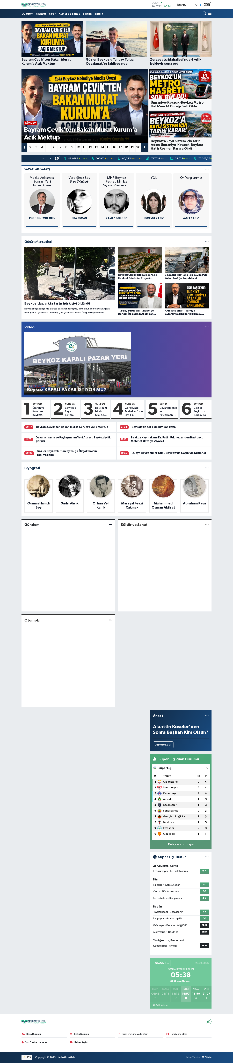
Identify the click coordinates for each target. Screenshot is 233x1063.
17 (120, 147)
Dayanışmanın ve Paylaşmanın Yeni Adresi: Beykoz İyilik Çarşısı (168, 411)
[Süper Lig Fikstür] (207, 857)
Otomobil (32, 620)
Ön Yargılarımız (191, 177)
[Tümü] (207, 468)
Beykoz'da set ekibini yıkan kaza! (154, 427)
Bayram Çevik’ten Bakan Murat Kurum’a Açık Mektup (72, 427)
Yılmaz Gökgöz (116, 218)
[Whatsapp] (209, 1021)
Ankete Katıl (163, 744)
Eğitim (87, 13)
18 (126, 147)
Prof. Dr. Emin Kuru (42, 218)
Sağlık (98, 13)
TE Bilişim (207, 1057)
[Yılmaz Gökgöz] (116, 201)
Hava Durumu (33, 1034)
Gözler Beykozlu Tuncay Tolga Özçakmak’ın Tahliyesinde (201, 411)
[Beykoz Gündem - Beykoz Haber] (34, 4)
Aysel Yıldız (191, 218)
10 (78, 147)
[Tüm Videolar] (207, 327)
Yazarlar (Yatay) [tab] (37, 169)
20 (138, 147)
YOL (154, 177)
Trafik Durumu (81, 1034)
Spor (52, 13)
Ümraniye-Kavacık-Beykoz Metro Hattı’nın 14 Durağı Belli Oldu (39, 411)
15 (108, 147)
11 (84, 147)
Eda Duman (79, 218)
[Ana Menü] (209, 13)
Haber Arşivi (81, 1042)
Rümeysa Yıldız (154, 218)
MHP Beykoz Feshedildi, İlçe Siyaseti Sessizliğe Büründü (116, 181)
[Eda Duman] (79, 201)
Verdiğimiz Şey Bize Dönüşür (79, 179)
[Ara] (205, 13)
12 (90, 147)
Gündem (27, 13)
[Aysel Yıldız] (191, 201)
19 (132, 147)
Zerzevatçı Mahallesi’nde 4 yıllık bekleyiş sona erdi (134, 411)
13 (96, 147)
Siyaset (41, 13)
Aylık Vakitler (162, 1005)
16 (114, 147)
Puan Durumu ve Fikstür (135, 1034)
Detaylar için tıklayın (181, 844)
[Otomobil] (110, 620)
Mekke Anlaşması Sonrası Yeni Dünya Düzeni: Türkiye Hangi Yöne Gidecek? (42, 181)
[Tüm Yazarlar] (207, 169)
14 (102, 147)
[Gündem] (110, 524)
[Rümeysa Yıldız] (153, 201)
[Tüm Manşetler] (207, 241)
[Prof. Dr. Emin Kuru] (42, 201)
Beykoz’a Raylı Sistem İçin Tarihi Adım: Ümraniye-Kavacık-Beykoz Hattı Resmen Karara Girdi (71, 411)
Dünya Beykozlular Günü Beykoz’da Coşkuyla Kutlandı (169, 453)
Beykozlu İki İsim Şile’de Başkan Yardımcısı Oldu (101, 411)
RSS (28, 1057)
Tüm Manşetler (178, 1034)
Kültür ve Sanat (69, 13)
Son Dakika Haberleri (36, 1042)
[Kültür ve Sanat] (207, 524)
